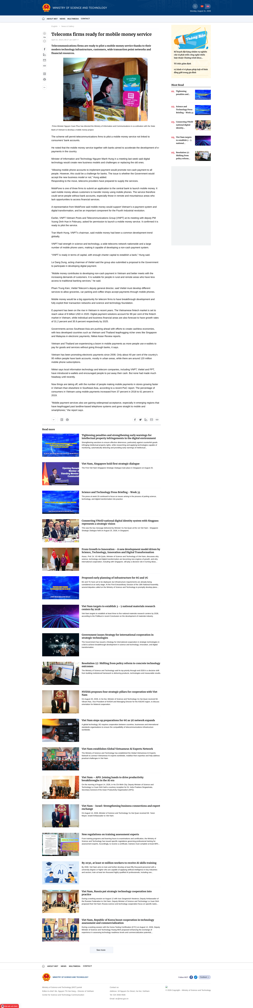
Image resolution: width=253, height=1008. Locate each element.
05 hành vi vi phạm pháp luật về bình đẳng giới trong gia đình (191, 71)
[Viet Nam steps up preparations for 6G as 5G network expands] (60, 730)
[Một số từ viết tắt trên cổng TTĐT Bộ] (61, 419)
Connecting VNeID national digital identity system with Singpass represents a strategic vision (120, 522)
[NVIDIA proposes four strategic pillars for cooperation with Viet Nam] (60, 701)
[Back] (44, 87)
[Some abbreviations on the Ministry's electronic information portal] (44, 73)
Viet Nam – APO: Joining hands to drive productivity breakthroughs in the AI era (112, 779)
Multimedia (74, 966)
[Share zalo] (44, 54)
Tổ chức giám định (182, 63)
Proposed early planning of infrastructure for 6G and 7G (115, 577)
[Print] (44, 79)
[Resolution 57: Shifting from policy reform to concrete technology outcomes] (60, 673)
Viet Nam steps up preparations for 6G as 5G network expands (118, 720)
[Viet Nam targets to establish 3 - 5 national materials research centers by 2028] (60, 616)
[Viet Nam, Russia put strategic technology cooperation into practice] (60, 901)
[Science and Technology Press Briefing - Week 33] (60, 502)
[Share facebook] (44, 49)
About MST (52, 19)
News (62, 19)
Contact (85, 19)
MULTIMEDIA (73, 19)
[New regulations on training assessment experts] (60, 844)
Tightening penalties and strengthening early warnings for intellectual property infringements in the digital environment (119, 437)
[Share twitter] (140, 419)
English (54, 26)
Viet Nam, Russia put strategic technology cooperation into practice (117, 893)
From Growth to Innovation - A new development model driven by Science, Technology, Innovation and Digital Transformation (121, 551)
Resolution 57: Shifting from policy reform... (183, 155)
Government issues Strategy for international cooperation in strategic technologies (118, 636)
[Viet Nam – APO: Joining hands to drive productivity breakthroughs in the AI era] (60, 787)
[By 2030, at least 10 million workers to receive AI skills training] (60, 872)
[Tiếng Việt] (202, 6)
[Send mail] (44, 60)
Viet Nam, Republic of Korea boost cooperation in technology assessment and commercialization (118, 921)
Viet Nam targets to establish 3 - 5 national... (184, 140)
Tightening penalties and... (183, 92)
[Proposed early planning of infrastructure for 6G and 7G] (60, 587)
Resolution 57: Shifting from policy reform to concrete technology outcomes (121, 665)
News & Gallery (67, 26)
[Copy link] (44, 65)
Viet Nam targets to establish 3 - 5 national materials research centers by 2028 (118, 608)
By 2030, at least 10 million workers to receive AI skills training (119, 862)
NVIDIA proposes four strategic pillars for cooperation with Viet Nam (119, 693)
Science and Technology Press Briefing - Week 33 (111, 492)
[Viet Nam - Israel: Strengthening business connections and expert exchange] (60, 815)
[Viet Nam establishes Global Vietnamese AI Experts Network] (60, 758)
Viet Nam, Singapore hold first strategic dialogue (111, 463)
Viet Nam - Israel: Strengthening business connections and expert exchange (121, 807)
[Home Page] (43, 18)
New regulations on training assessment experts (110, 834)
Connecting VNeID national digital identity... (184, 125)
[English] (208, 6)
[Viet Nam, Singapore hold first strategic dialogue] (60, 473)
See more (101, 950)
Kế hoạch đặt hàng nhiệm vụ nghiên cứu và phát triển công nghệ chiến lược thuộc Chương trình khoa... (190, 55)
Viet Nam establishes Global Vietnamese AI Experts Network (117, 748)
